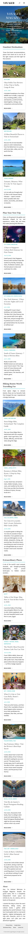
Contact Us (20, 927)
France (6, 350)
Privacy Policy (9, 925)
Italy (5, 517)
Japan (6, 178)
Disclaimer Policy (7, 927)
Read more (7, 108)
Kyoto (14, 468)
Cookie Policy (17, 925)
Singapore (14, 244)
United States (18, 296)
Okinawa (10, 178)
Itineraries (12, 350)
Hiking (6, 418)
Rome (13, 691)
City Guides (7, 244)
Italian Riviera (8, 741)
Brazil (6, 799)
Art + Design (7, 691)
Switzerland (8, 131)
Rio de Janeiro (12, 799)
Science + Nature (9, 641)
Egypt (5, 594)
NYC (12, 296)
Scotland (7, 79)
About (14, 927)
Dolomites (10, 517)
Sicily (16, 848)
